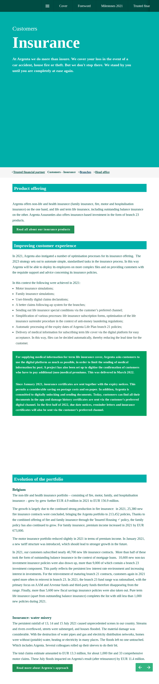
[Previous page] (140, 667)
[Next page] (148, 667)
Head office (102, 172)
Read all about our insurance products (43, 229)
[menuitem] (63, 6)
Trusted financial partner (29, 172)
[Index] (47, 6)
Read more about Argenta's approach (43, 667)
